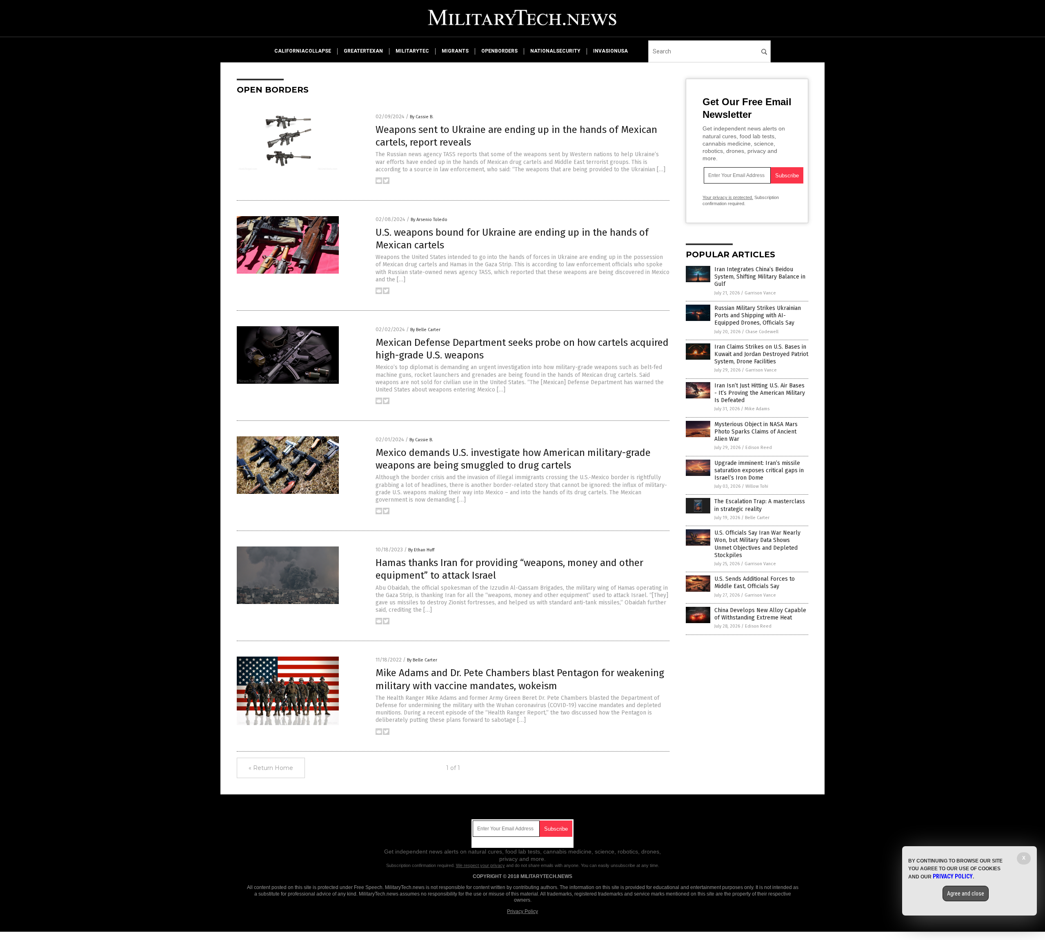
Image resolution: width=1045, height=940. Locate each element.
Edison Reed (758, 447)
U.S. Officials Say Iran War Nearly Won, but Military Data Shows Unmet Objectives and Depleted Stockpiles (757, 544)
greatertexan (363, 51)
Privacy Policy (522, 911)
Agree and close (965, 893)
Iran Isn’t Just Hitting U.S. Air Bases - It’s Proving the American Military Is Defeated (759, 393)
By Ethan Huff (421, 550)
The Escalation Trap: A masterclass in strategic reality (759, 505)
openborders (499, 51)
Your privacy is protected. (728, 197)
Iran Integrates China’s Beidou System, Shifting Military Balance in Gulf (759, 277)
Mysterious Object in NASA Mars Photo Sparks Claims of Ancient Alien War (756, 431)
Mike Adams (757, 408)
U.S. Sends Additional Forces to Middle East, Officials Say (754, 582)
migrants (455, 51)
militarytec (412, 51)
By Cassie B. (422, 116)
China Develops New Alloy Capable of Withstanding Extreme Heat (760, 614)
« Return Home (271, 768)
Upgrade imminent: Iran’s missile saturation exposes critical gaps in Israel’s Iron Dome (759, 470)
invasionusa (610, 51)
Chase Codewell (761, 331)
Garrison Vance (760, 293)
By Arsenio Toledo (429, 219)
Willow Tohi (756, 486)
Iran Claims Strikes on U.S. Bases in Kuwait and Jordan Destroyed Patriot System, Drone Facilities (761, 354)
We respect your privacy (480, 865)
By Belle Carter (425, 329)
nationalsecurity (555, 51)
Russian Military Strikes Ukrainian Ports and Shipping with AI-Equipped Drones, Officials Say (757, 315)
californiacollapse (302, 51)
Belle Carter (757, 517)
